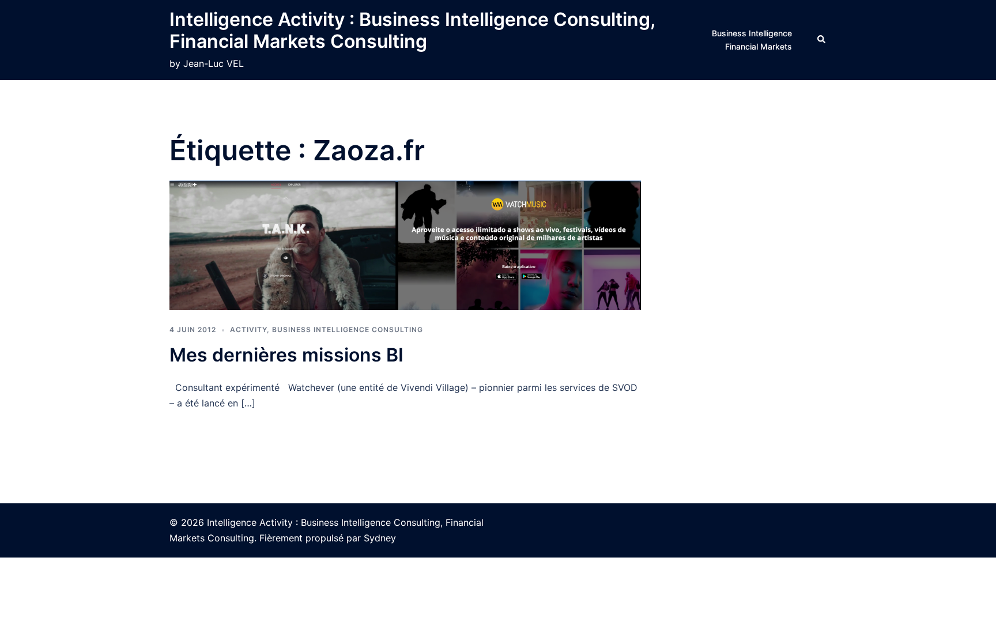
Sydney (380, 538)
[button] (822, 39)
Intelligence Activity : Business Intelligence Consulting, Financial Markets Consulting (412, 30)
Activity (248, 329)
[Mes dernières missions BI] (405, 244)
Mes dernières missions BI (286, 355)
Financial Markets (758, 46)
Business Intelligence (752, 33)
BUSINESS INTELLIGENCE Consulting (347, 329)
